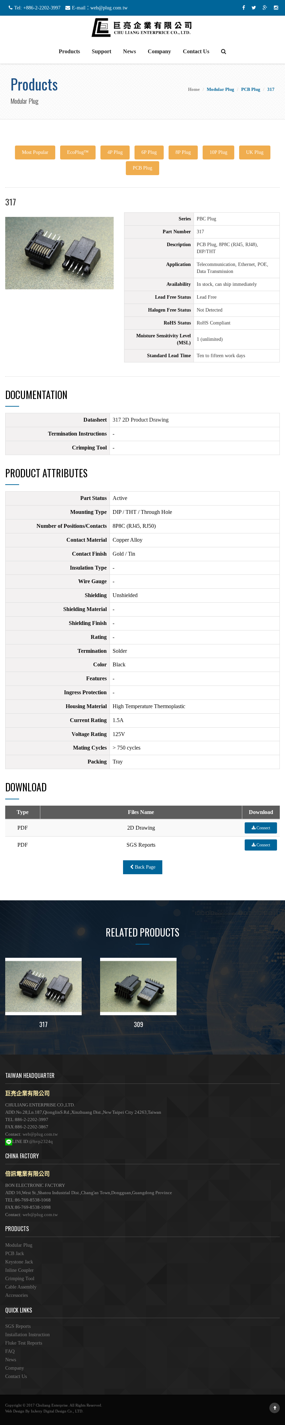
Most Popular (35, 152)
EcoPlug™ (78, 152)
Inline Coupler (19, 1270)
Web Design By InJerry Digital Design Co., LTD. (44, 1411)
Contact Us (196, 51)
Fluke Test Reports (23, 1343)
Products (69, 51)
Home (194, 89)
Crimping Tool (19, 1278)
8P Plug (183, 152)
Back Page (144, 867)
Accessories (16, 1295)
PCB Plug (142, 168)
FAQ (10, 1351)
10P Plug (218, 152)
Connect (262, 827)
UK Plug (254, 152)
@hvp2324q (41, 1141)
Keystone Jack (19, 1262)
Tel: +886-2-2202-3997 (37, 7)
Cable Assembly (20, 1287)
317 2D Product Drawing (141, 420)
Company (159, 51)
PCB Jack (14, 1253)
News (129, 51)
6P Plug (149, 152)
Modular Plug (18, 1245)
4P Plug (115, 152)
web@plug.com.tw (40, 1134)
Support (101, 51)
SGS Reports (18, 1326)
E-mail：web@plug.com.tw (100, 7)
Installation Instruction (27, 1334)
